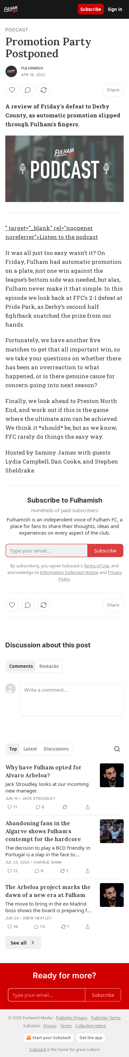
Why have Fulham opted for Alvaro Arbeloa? (43, 771)
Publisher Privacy (71, 1018)
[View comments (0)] (27, 90)
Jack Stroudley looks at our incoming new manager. (47, 787)
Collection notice (90, 1026)
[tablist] (34, 666)
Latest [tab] (30, 749)
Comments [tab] (21, 666)
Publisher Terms (106, 1018)
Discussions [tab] (56, 749)
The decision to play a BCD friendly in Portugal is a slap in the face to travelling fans (47, 851)
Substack (37, 1049)
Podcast (16, 29)
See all (19, 942)
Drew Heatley (37, 918)
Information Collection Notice (69, 572)
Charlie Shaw (48, 862)
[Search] (117, 748)
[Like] (12, 90)
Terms (66, 1026)
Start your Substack (51, 1037)
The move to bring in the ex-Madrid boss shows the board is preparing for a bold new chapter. (48, 907)
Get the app (91, 1037)
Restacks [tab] (49, 666)
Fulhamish (32, 68)
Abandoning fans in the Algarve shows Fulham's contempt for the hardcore (43, 831)
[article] (64, 787)
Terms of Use (96, 566)
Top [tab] (13, 749)
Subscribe (90, 9)
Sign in (115, 9)
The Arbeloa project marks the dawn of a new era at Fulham (48, 891)
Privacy (50, 1026)
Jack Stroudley (39, 798)
